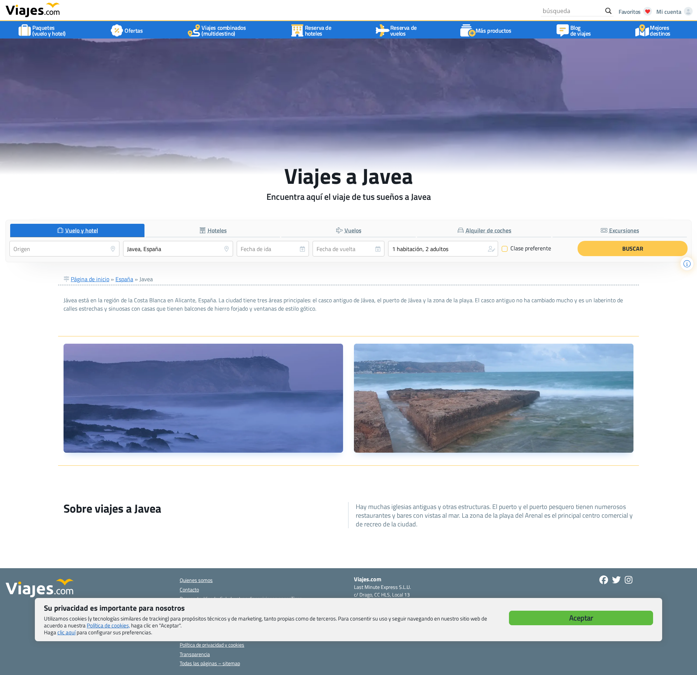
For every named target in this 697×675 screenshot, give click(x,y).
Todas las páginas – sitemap (210, 663)
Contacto (189, 589)
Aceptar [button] (581, 617)
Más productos (493, 30)
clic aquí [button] (66, 632)
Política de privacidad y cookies (212, 644)
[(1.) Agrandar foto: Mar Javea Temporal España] (203, 398)
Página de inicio (90, 279)
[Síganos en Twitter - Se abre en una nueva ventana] (616, 579)
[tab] (77, 230)
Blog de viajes (580, 30)
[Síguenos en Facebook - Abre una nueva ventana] (603, 579)
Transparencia (195, 654)
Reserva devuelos (403, 30)
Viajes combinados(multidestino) (223, 30)
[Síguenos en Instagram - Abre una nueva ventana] (628, 579)
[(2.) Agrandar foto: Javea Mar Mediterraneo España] (493, 398)
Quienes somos (196, 580)
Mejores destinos (660, 30)
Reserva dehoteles (318, 30)
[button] (443, 248)
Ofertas (134, 30)
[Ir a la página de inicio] (32, 9)
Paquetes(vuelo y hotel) (49, 30)
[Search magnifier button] (608, 11)
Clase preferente (526, 248)
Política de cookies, (108, 625)
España (124, 279)
